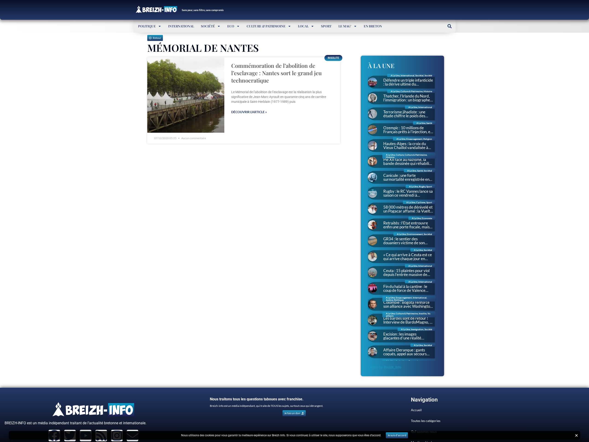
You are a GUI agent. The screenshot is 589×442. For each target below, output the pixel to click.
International (181, 26)
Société (208, 26)
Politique (147, 26)
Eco (230, 26)
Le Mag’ (344, 26)
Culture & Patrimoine (266, 26)
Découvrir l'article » (249, 112)
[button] (449, 26)
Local (303, 26)
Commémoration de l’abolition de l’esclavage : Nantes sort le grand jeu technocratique (276, 73)
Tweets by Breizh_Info (384, 367)
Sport (326, 26)
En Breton (373, 26)
